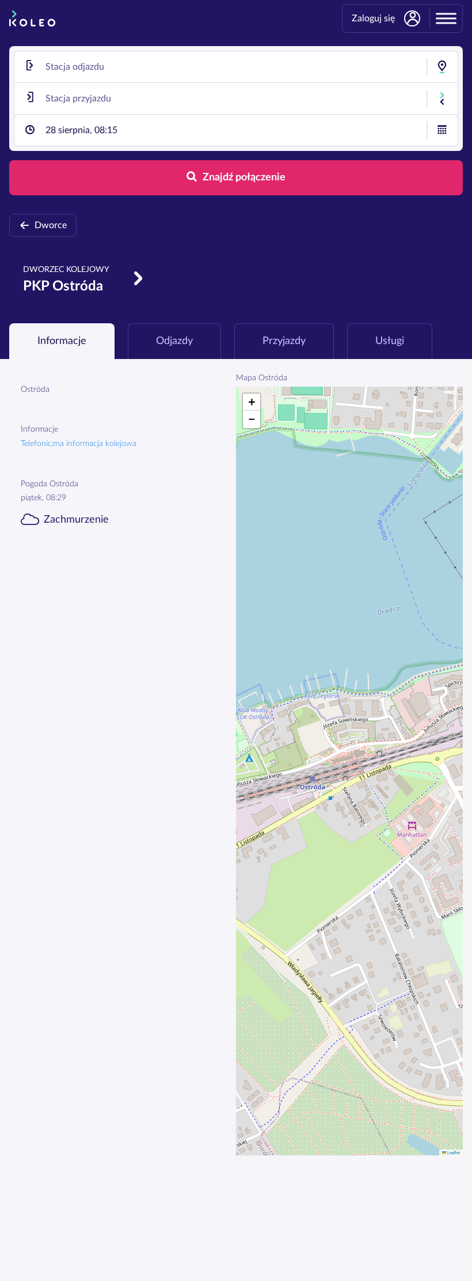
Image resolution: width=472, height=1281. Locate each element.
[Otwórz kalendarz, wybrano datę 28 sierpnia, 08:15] (442, 130)
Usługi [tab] (389, 341)
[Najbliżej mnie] (442, 66)
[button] (251, 402)
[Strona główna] (32, 18)
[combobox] (236, 66)
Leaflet (453, 1152)
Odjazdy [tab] (174, 341)
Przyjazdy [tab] (284, 341)
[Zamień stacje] (442, 98)
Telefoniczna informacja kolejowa (78, 444)
